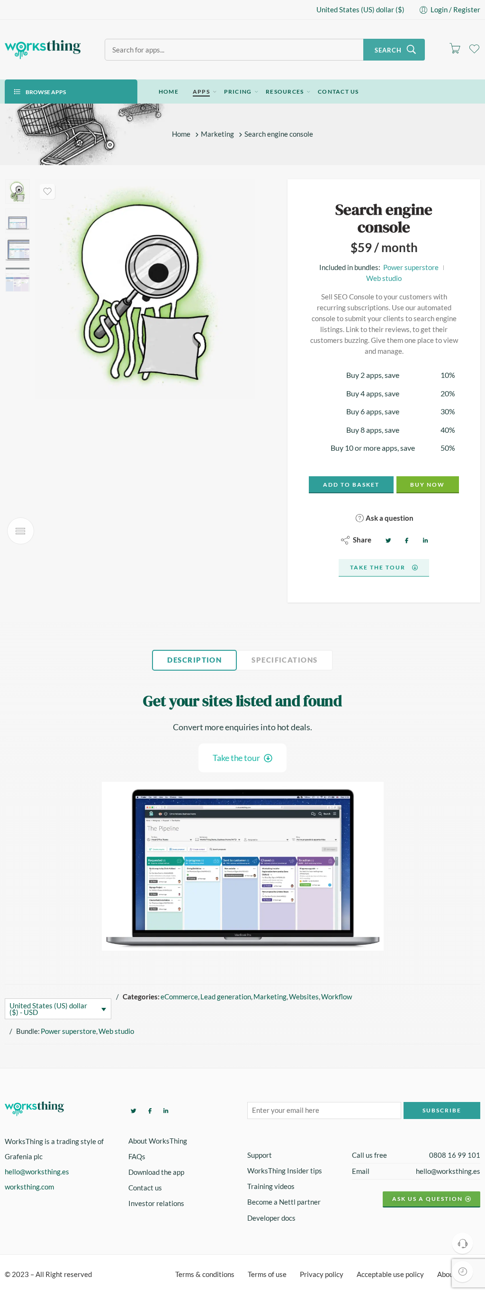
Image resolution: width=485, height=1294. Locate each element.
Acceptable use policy (390, 1274)
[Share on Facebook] (405, 540)
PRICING (238, 91)
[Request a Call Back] (462, 1243)
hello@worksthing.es (37, 1172)
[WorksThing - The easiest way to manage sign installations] (43, 49)
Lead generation (225, 997)
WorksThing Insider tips (284, 1171)
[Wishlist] (47, 191)
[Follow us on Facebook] (149, 1110)
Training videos (271, 1186)
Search (388, 50)
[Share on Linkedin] (424, 540)
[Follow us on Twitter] (132, 1110)
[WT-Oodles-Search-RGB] (17, 191)
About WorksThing (157, 1141)
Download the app (156, 1172)
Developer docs (271, 1218)
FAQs (136, 1157)
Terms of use (267, 1274)
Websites (304, 997)
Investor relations (156, 1203)
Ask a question (388, 518)
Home (181, 134)
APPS (201, 91)
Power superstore (411, 267)
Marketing (217, 134)
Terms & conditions (204, 1274)
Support (259, 1155)
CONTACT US (338, 91)
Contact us (145, 1188)
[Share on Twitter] (387, 540)
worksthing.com (29, 1187)
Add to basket (351, 484)
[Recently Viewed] (462, 1271)
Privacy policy (321, 1274)
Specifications (284, 660)
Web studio (384, 278)
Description (194, 660)
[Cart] (454, 49)
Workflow (336, 997)
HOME (169, 91)
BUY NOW (427, 484)
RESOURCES (285, 91)
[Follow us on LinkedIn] (164, 1110)
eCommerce (179, 997)
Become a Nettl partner (284, 1202)
